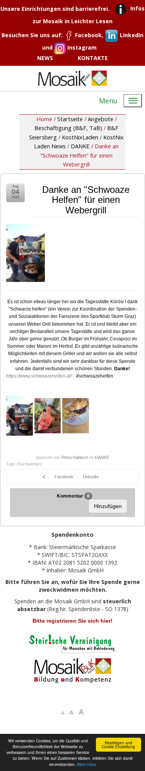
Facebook (64, 476)
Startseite (70, 119)
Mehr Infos (86, 764)
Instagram (81, 47)
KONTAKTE (93, 58)
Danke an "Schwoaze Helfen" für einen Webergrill (86, 199)
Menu (108, 100)
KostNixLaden (80, 137)
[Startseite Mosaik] (72, 78)
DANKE (80, 146)
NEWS (45, 58)
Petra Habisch (74, 457)
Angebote (100, 119)
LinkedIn (91, 476)
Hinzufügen (108, 506)
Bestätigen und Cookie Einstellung (118, 744)
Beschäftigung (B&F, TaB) (68, 128)
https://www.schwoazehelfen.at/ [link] (39, 376)
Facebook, (89, 35)
